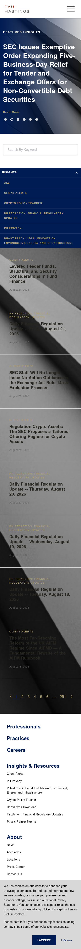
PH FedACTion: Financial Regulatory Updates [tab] (34, 216)
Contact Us (14, 874)
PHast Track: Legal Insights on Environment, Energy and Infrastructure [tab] (38, 241)
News (10, 845)
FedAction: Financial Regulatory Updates (35, 814)
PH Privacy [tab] (13, 228)
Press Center (16, 866)
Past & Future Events (21, 821)
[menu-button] (71, 9)
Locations (13, 859)
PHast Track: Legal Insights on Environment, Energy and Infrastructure (37, 790)
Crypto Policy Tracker (21, 800)
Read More (11, 112)
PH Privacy (14, 781)
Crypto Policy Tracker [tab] (23, 203)
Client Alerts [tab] (15, 193)
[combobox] (8, 149)
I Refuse (66, 940)
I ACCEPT (44, 940)
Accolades (14, 852)
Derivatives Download (22, 807)
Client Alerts (15, 773)
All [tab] (7, 182)
